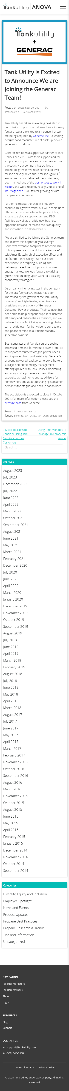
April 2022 (10, 504)
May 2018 (10, 694)
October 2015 (13, 802)
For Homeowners (13, 990)
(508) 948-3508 (15, 1053)
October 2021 (13, 518)
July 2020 (10, 572)
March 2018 (12, 707)
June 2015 (10, 816)
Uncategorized (14, 941)
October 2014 (13, 863)
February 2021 (14, 558)
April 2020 (10, 585)
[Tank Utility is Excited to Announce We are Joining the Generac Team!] (34, 63)
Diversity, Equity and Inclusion (25, 894)
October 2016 (13, 769)
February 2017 (14, 755)
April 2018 (10, 701)
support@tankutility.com (21, 1047)
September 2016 (15, 775)
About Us (8, 996)
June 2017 (10, 728)
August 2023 (12, 470)
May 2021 (10, 545)
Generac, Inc (41, 136)
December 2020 (15, 565)
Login (6, 1002)
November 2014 (15, 857)
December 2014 (15, 850)
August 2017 (12, 714)
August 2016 (12, 782)
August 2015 (12, 809)
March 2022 (12, 511)
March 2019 (12, 660)
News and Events (32, 112)
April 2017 (10, 741)
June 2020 (10, 579)
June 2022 (10, 497)
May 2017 (10, 735)
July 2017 (10, 721)
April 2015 (10, 829)
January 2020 (13, 599)
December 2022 (15, 484)
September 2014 (15, 870)
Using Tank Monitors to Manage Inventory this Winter (52, 434)
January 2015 (13, 843)
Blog (5, 1022)
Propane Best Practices (20, 921)
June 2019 (10, 646)
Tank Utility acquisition (49, 415)
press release (13, 403)
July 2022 (10, 491)
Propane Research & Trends (24, 928)
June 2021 (10, 538)
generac (18, 415)
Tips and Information (18, 935)
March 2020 (12, 592)
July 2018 (10, 680)
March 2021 (12, 551)
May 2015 (10, 823)
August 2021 (12, 531)
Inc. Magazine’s (14, 191)
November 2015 (15, 796)
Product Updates (15, 914)
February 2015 (14, 836)
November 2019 (15, 613)
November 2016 (15, 762)
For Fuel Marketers (14, 983)
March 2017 (12, 748)
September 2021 (15, 524)
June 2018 (10, 687)
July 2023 (10, 477)
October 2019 (13, 619)
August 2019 (12, 633)
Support (7, 1028)
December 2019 (15, 606)
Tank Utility (30, 415)
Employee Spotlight (17, 901)
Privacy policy (46, 1067)
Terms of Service (24, 1067)
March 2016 (12, 789)
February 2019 (14, 667)
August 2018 (12, 674)
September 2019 (15, 626)
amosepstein (12, 112)
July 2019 (10, 640)
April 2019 (10, 653)
